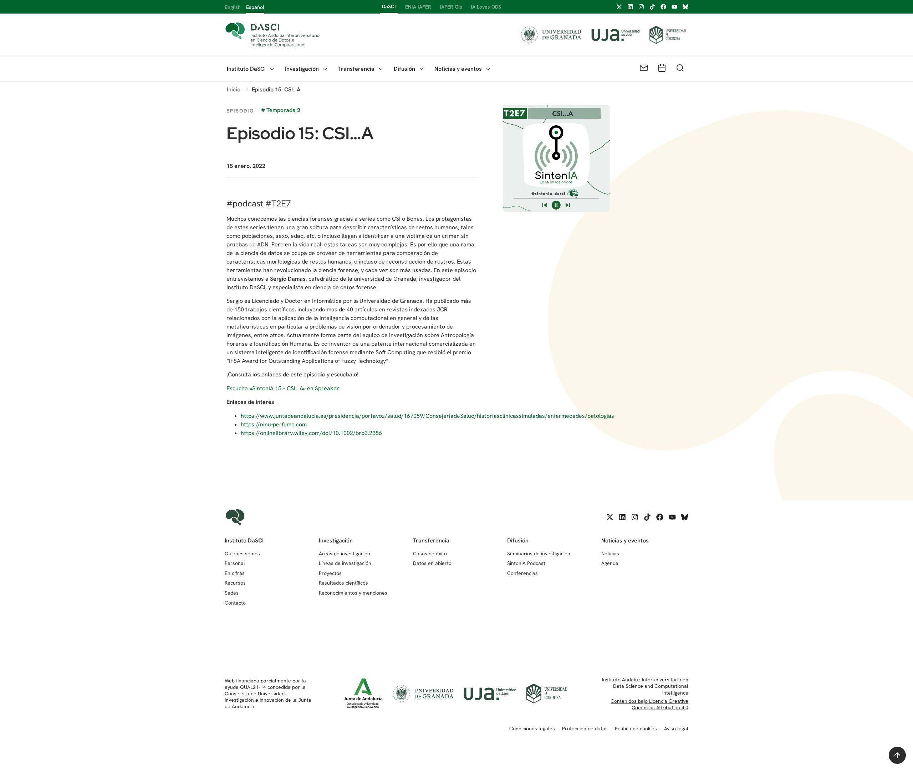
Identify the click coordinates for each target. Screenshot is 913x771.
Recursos (235, 583)
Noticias (610, 553)
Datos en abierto (432, 563)
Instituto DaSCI (246, 68)
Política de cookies (636, 728)
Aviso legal (676, 728)
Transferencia (356, 68)
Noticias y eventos (458, 68)
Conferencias (522, 573)
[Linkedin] (630, 7)
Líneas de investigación (345, 563)
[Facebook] (663, 7)
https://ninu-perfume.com (274, 424)
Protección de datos (585, 728)
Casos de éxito (430, 553)
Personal (235, 563)
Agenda (609, 563)
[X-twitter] (619, 7)
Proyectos (330, 573)
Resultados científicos (343, 583)
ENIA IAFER (418, 7)
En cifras (235, 573)
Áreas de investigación (344, 553)
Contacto (235, 603)
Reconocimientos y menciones (353, 593)
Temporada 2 (283, 110)
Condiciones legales (532, 728)
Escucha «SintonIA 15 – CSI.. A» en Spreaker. (283, 388)
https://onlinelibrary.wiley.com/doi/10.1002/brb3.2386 (311, 433)
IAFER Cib (451, 7)
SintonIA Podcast (526, 563)
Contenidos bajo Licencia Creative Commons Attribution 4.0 (649, 704)
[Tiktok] (652, 7)
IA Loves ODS (486, 7)
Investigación (302, 68)
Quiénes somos (242, 553)
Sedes (232, 593)
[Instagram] (641, 7)
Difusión (404, 68)
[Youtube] (674, 7)
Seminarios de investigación (538, 553)
